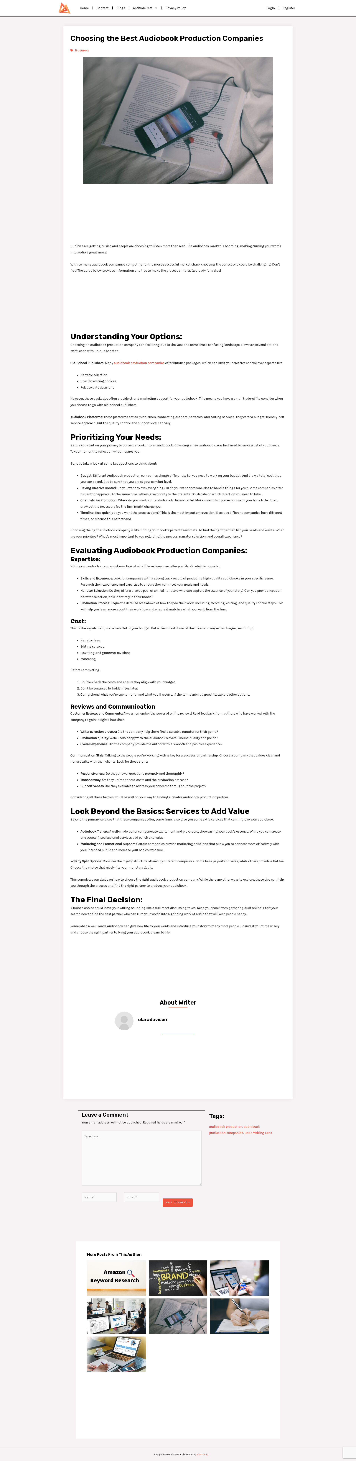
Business (82, 50)
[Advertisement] (178, 213)
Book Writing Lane (258, 1133)
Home (84, 8)
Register (289, 8)
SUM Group (202, 1454)
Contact (103, 8)
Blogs (120, 8)
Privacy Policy (176, 8)
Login (271, 8)
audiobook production (225, 1127)
